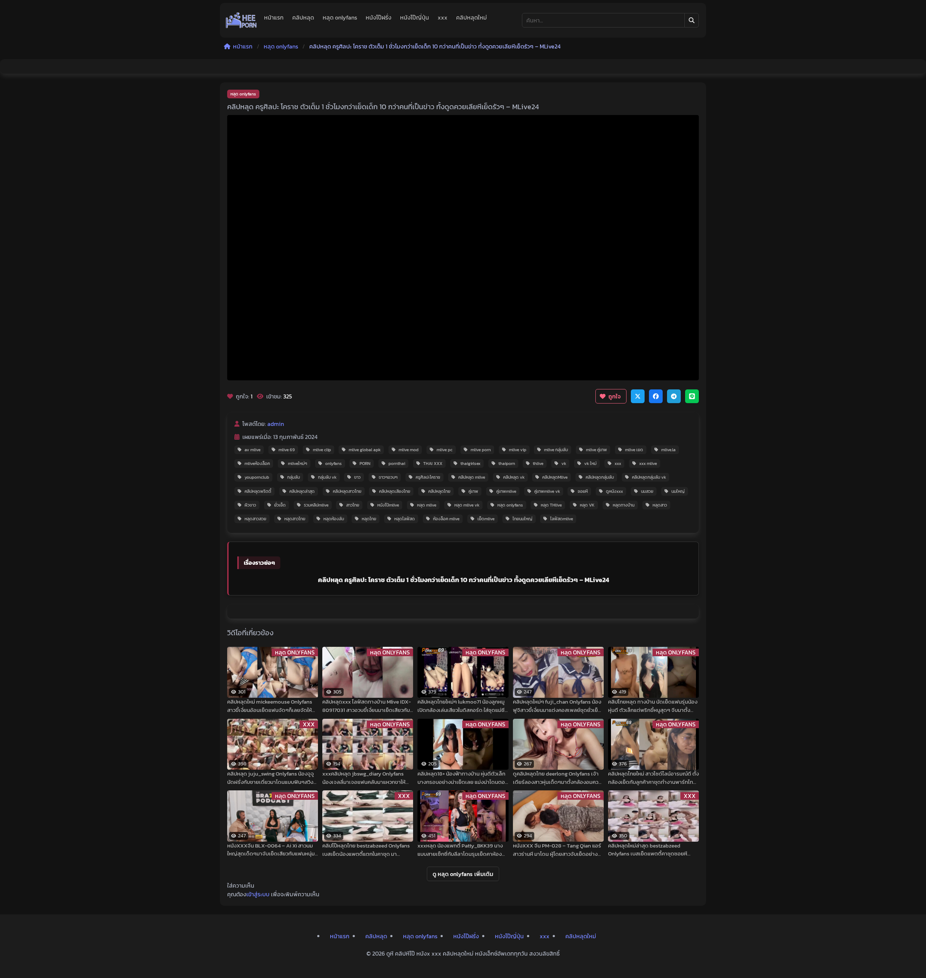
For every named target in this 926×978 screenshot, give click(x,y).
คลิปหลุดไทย (439, 491)
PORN (365, 463)
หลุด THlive (551, 505)
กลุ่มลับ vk (327, 477)
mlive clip (322, 450)
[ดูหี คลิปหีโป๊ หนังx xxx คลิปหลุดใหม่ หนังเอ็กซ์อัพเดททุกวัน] (241, 20)
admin (275, 423)
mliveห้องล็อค (257, 463)
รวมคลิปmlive (316, 505)
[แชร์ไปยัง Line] (692, 396)
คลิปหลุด (303, 17)
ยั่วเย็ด (280, 505)
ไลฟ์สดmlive (561, 519)
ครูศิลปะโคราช (428, 477)
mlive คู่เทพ (596, 450)
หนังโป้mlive (388, 505)
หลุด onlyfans (340, 17)
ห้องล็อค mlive (446, 519)
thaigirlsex (470, 463)
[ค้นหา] (691, 20)
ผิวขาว (250, 505)
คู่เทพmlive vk (547, 491)
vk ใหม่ (590, 463)
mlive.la (668, 450)
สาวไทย (352, 505)
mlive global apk (365, 450)
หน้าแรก (274, 17)
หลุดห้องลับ (333, 519)
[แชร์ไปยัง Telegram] (674, 396)
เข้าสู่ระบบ (257, 894)
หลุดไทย (369, 519)
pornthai (396, 463)
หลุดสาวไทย (294, 519)
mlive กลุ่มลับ (556, 450)
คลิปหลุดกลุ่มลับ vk (649, 477)
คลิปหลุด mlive (471, 477)
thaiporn (506, 463)
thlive (538, 463)
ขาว (357, 477)
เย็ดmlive (485, 519)
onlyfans (333, 463)
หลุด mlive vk (466, 505)
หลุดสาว (660, 505)
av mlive (252, 450)
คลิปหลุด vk (513, 477)
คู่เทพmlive (506, 491)
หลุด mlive (426, 505)
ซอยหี (583, 491)
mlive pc (445, 450)
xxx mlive (648, 463)
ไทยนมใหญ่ (522, 519)
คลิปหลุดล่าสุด (302, 491)
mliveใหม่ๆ (297, 463)
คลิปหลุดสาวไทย (347, 491)
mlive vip (517, 450)
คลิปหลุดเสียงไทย (394, 491)
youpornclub (257, 477)
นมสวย (647, 491)
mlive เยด (634, 450)
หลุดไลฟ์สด (404, 519)
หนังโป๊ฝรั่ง (378, 17)
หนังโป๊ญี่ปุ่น (414, 17)
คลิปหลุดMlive (555, 477)
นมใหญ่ (678, 491)
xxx (442, 17)
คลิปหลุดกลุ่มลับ (600, 477)
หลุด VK (587, 505)
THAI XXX (432, 463)
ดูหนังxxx (614, 491)
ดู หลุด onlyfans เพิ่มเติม (463, 874)
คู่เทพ (473, 491)
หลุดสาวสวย (255, 519)
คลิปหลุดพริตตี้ (258, 491)
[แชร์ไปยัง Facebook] (656, 396)
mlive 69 (287, 450)
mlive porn (481, 450)
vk (563, 463)
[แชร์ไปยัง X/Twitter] (638, 396)
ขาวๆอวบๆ (388, 477)
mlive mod (409, 450)
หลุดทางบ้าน (623, 505)
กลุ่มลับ (293, 477)
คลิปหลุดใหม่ (471, 17)
